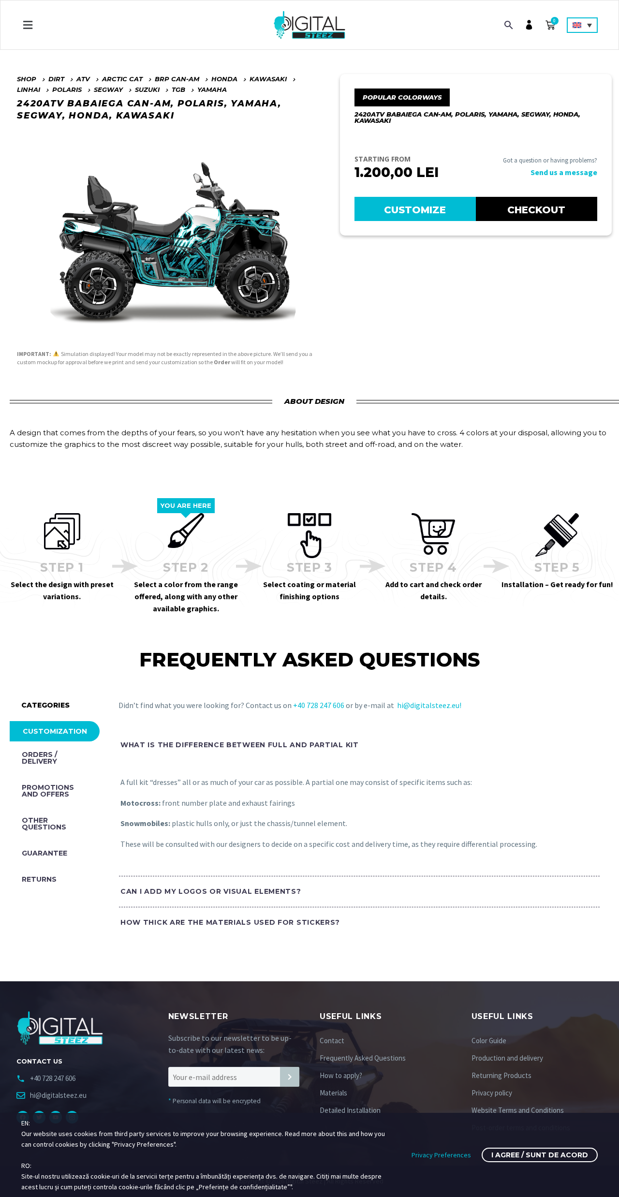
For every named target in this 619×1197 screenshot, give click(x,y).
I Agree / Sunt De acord (539, 1155)
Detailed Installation (350, 1110)
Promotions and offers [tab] (48, 790)
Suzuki (147, 89)
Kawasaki (268, 79)
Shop (26, 79)
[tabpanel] (354, 841)
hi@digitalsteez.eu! (429, 705)
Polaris (67, 89)
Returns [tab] (39, 879)
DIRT (56, 79)
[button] (27, 25)
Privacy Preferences (441, 1155)
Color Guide (489, 1040)
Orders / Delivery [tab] (39, 758)
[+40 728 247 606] (20, 1078)
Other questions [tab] (44, 823)
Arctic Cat (122, 79)
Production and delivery (507, 1058)
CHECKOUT (536, 210)
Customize (415, 210)
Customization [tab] (55, 731)
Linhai (28, 89)
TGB (178, 89)
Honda (224, 79)
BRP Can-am (177, 79)
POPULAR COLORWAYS (402, 97)
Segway (108, 89)
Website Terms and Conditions (518, 1110)
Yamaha (212, 89)
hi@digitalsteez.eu (58, 1095)
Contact (332, 1040)
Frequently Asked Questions (363, 1058)
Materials (333, 1092)
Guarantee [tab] (44, 853)
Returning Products (501, 1075)
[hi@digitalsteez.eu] (20, 1095)
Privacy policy (492, 1092)
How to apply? (341, 1075)
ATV (83, 79)
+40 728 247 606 (319, 705)
